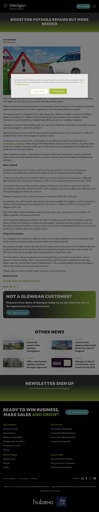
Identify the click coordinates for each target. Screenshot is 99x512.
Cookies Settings (39, 91)
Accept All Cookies (58, 91)
